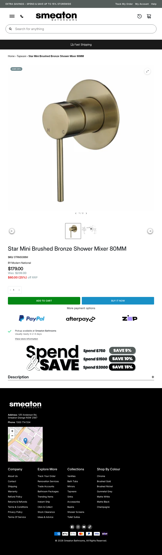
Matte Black (103, 501)
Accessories (73, 501)
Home (11, 56)
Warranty (12, 491)
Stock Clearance (46, 512)
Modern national (21, 262)
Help (153, 4)
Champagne (103, 507)
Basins (70, 507)
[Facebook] (72, 527)
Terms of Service (17, 517)
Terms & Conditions (18, 507)
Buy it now (118, 300)
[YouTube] (84, 527)
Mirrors (71, 486)
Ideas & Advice (45, 517)
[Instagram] (78, 527)
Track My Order (124, 4)
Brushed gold (104, 481)
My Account (142, 4)
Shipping (12, 486)
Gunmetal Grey (104, 491)
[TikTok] (90, 526)
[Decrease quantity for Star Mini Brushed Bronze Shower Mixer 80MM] (10, 290)
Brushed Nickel (105, 486)
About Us (13, 476)
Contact (12, 481)
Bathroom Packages (48, 491)
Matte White (103, 496)
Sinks (70, 496)
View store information (26, 339)
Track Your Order (47, 476)
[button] (25, 441)
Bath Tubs (72, 481)
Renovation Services (48, 481)
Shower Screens (75, 512)
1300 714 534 (23, 422)
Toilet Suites (73, 517)
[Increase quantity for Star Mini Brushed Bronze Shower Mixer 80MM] (19, 290)
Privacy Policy (15, 512)
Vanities (71, 476)
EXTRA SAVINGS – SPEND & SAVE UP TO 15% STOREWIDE (38, 4)
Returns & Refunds (17, 501)
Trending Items (45, 496)
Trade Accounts (46, 486)
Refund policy (15, 496)
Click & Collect (45, 507)
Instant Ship (44, 501)
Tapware (21, 56)
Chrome (101, 476)
